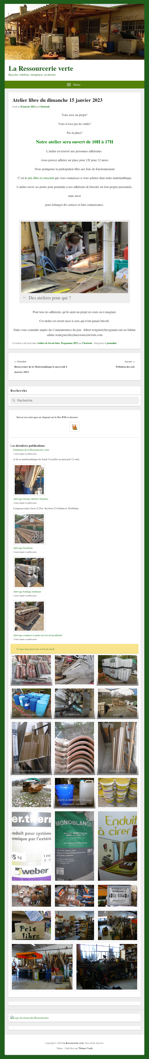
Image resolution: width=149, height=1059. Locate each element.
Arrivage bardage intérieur (27, 591)
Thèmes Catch (85, 1048)
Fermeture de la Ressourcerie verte (31, 449)
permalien (112, 343)
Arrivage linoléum (23, 548)
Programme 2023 (69, 343)
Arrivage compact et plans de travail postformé (37, 635)
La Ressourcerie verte (41, 68)
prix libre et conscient (41, 178)
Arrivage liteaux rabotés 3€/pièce (30, 498)
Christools (44, 106)
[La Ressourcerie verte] (74, 58)
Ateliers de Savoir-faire (48, 343)
